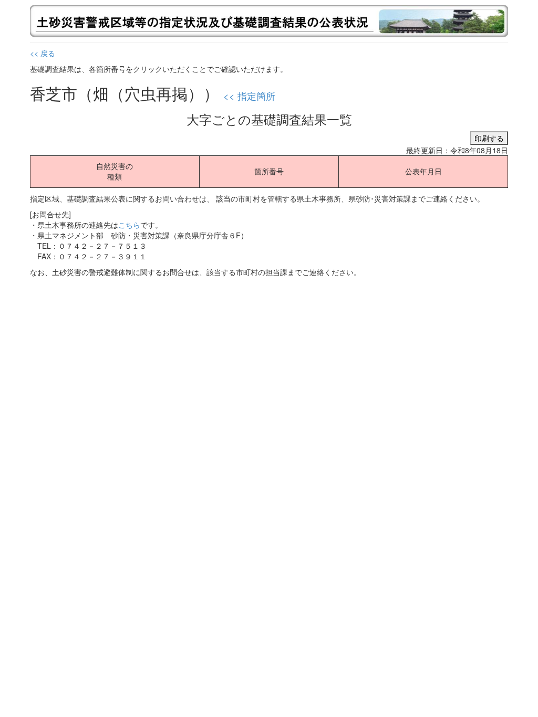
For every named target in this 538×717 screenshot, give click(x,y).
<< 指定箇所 (249, 95)
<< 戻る (42, 53)
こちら (129, 224)
